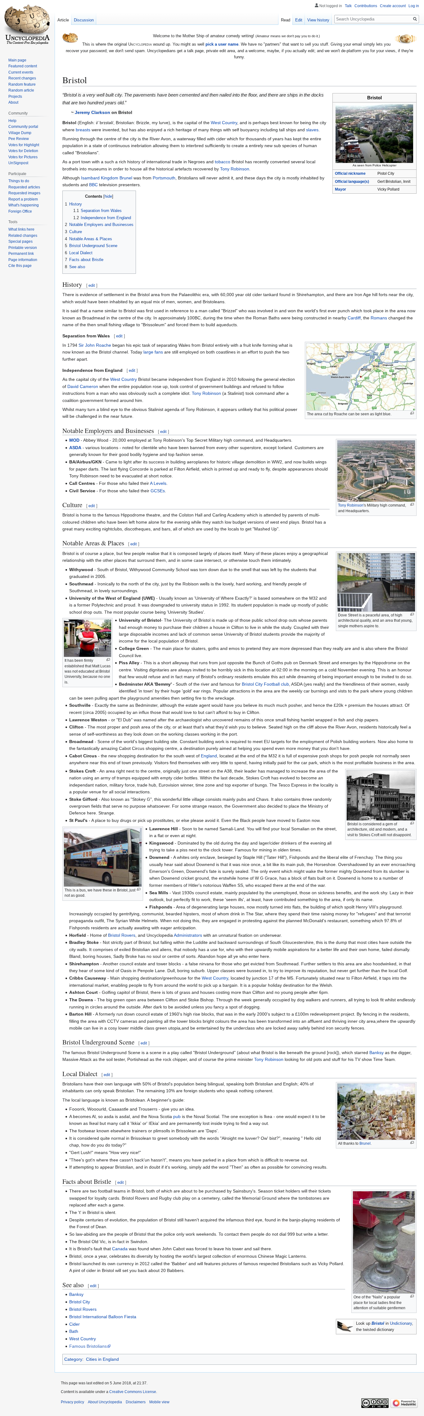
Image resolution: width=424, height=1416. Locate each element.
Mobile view (159, 1402)
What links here (21, 229)
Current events (20, 72)
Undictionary (401, 1323)
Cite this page (20, 266)
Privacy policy (72, 1402)
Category (73, 1359)
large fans (153, 351)
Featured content (22, 66)
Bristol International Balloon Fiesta (102, 1316)
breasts (83, 129)
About (13, 102)
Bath (73, 1331)
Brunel (365, 1143)
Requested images (24, 193)
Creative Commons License (132, 1392)
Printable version (22, 248)
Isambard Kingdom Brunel (106, 177)
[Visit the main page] (27, 25)
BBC (93, 184)
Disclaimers (136, 1402)
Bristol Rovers (121, 935)
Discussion (84, 20)
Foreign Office (20, 211)
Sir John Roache (95, 345)
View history (318, 20)
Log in (413, 6)
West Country (224, 122)
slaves (312, 129)
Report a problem (23, 199)
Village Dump (19, 133)
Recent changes (22, 78)
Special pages (20, 241)
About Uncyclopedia (105, 1402)
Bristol (378, 1323)
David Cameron (82, 386)
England (209, 755)
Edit (298, 20)
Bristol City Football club (265, 684)
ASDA (75, 447)
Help (12, 121)
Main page (17, 60)
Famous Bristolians (88, 1346)
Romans (379, 317)
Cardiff (354, 317)
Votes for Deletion (23, 151)
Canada (120, 1248)
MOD (74, 440)
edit (91, 285)
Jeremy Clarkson (92, 112)
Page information (22, 260)
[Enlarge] (412, 413)
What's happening (23, 205)
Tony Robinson (234, 168)
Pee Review (18, 139)
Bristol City (79, 1301)
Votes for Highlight (23, 145)
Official (352, 181)
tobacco (222, 161)
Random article (21, 90)
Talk (348, 6)
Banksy (376, 1052)
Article (63, 20)
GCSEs (158, 490)
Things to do (18, 181)
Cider (74, 1324)
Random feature (22, 84)
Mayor (340, 189)
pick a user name (221, 44)
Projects (15, 96)
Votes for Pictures (23, 157)
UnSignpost (18, 163)
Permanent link (21, 253)
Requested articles (24, 187)
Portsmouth (164, 177)
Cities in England (102, 1359)
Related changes (22, 235)
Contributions (365, 6)
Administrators (188, 935)
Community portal (23, 126)
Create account (393, 6)
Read (285, 20)
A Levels (158, 483)
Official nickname (350, 173)
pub (177, 1116)
